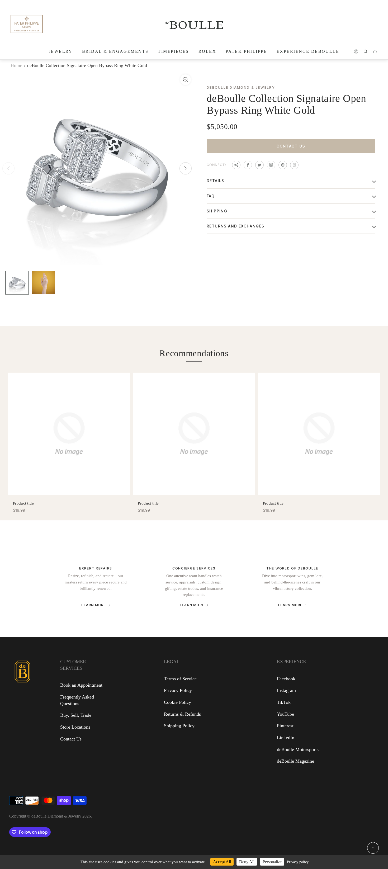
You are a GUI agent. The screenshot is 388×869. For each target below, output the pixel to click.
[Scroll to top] (373, 848)
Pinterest (285, 725)
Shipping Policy (179, 725)
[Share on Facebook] (248, 165)
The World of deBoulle (292, 568)
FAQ (211, 196)
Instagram (286, 690)
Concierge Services (194, 568)
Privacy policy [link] (298, 862)
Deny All (246, 861)
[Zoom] (185, 79)
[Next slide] (185, 168)
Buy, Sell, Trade (75, 715)
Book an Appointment (81, 685)
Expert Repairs (95, 568)
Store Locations (75, 727)
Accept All (222, 861)
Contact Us (291, 146)
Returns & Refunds (182, 714)
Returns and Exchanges (235, 226)
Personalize (272, 861)
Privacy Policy (178, 690)
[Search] (366, 51)
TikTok (284, 702)
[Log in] (356, 51)
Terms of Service (180, 678)
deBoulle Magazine (295, 761)
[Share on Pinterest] (282, 165)
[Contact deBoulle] (294, 165)
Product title (23, 503)
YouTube (285, 714)
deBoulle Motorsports (298, 749)
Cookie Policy (177, 702)
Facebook (286, 678)
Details (215, 180)
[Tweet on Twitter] (259, 165)
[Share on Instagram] (271, 165)
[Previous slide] (8, 168)
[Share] (236, 165)
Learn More (93, 605)
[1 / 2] (17, 283)
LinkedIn (285, 737)
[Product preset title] (69, 434)
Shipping (217, 211)
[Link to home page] (22, 706)
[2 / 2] (43, 283)
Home (16, 65)
